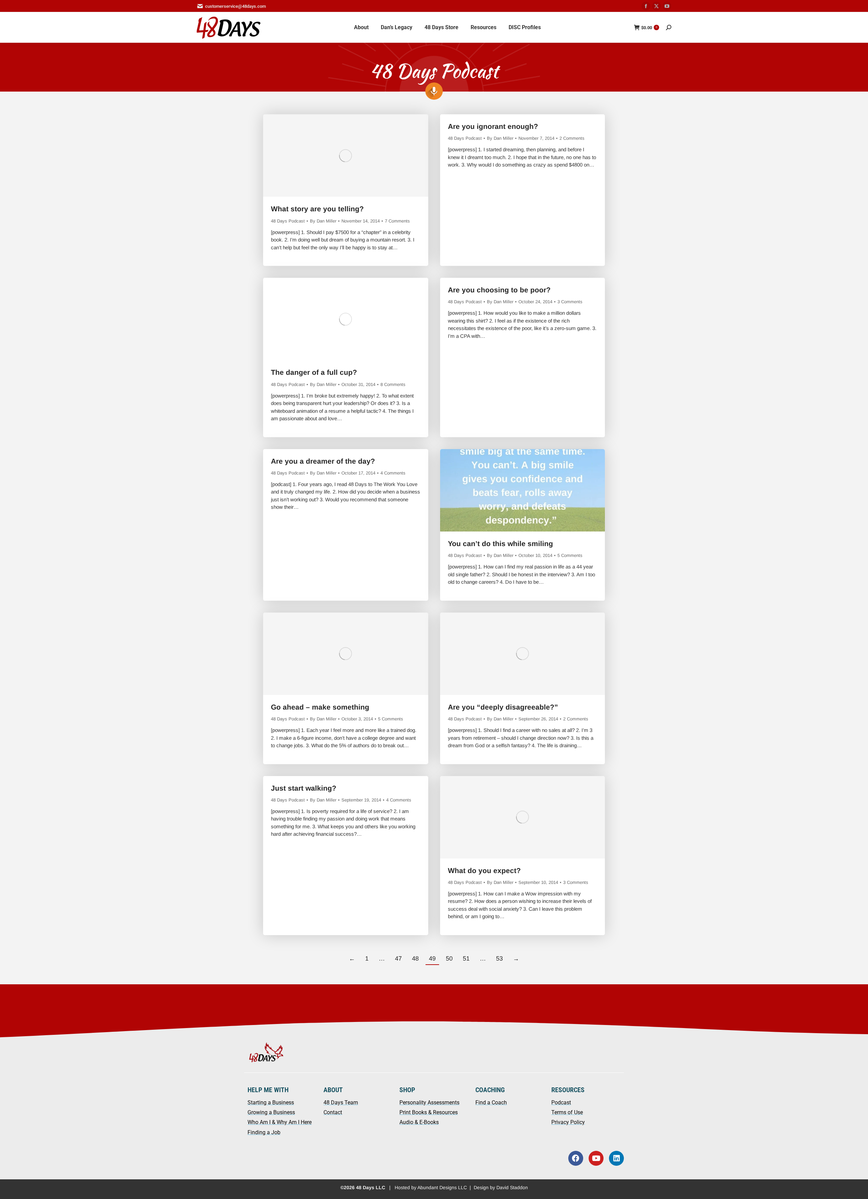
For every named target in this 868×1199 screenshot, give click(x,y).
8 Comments (393, 384)
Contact (332, 1112)
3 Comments (570, 301)
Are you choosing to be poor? (499, 290)
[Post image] (345, 155)
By (323, 221)
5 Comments (570, 555)
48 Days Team (340, 1102)
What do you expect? (484, 870)
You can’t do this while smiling (500, 543)
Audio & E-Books (419, 1122)
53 (499, 958)
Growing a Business (271, 1112)
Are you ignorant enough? (493, 126)
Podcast (561, 1102)
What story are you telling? (317, 209)
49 (432, 958)
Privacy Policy (568, 1122)
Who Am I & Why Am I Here (280, 1122)
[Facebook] (575, 1158)
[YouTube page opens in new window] (667, 6)
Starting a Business (271, 1102)
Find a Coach (491, 1102)
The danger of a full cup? (314, 372)
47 (398, 958)
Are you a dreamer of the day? (323, 461)
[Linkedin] (616, 1158)
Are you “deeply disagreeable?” (503, 707)
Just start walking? (303, 788)
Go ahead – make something (320, 707)
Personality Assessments (429, 1102)
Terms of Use (567, 1112)
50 (449, 958)
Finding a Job (264, 1132)
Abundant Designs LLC (442, 1187)
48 (415, 958)
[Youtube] (596, 1158)
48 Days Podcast (288, 221)
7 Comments (397, 221)
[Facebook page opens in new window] (646, 6)
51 (466, 958)
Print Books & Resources (428, 1112)
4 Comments (393, 473)
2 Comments (572, 138)
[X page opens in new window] (656, 6)
